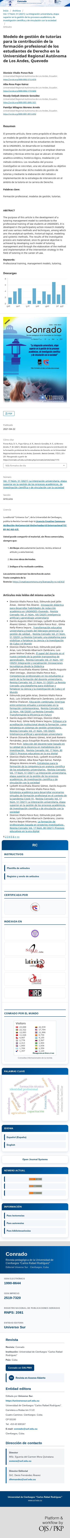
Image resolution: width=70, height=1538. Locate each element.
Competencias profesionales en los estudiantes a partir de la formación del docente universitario (36, 677)
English (11, 1145)
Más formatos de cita (16, 465)
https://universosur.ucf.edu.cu (22, 1400)
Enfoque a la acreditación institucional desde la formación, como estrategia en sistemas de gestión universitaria (38, 724)
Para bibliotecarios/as (19, 1230)
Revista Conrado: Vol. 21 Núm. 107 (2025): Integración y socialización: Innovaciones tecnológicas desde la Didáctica (36, 663)
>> (18, 836)
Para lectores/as (15, 1215)
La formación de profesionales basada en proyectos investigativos (37, 823)
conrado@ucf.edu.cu (25, 1429)
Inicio (5, 10)
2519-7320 (12, 1298)
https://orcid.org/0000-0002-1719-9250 (19, 91)
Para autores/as (15, 1223)
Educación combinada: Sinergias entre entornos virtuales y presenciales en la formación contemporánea (37, 705)
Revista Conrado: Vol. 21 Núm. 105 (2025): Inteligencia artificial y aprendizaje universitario (35, 614)
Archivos (17, 10)
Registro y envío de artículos (23, 876)
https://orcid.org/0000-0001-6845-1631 (19, 102)
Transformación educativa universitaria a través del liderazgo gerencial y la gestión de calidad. (36, 630)
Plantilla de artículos (18, 868)
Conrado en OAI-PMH (20, 1367)
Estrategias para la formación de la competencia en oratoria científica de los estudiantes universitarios (37, 766)
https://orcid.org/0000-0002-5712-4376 (19, 79)
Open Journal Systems (35, 1159)
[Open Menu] (3, 3)
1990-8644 (12, 1283)
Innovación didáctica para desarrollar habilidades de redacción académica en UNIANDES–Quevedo (37, 608)
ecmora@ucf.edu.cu (20, 1461)
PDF (10, 413)
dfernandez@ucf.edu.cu (22, 1479)
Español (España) (16, 1137)
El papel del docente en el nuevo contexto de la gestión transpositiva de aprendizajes (37, 656)
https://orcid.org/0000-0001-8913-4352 (19, 114)
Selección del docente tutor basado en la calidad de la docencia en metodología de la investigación (37, 747)
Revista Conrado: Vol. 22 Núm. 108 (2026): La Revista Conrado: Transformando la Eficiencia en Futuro (37, 711)
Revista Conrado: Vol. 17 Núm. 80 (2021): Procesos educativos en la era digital (36, 752)
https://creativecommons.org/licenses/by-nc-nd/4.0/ (39, 581)
